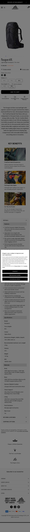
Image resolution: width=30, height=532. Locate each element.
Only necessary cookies (15, 275)
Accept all (15, 271)
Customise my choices (15, 279)
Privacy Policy (17, 266)
